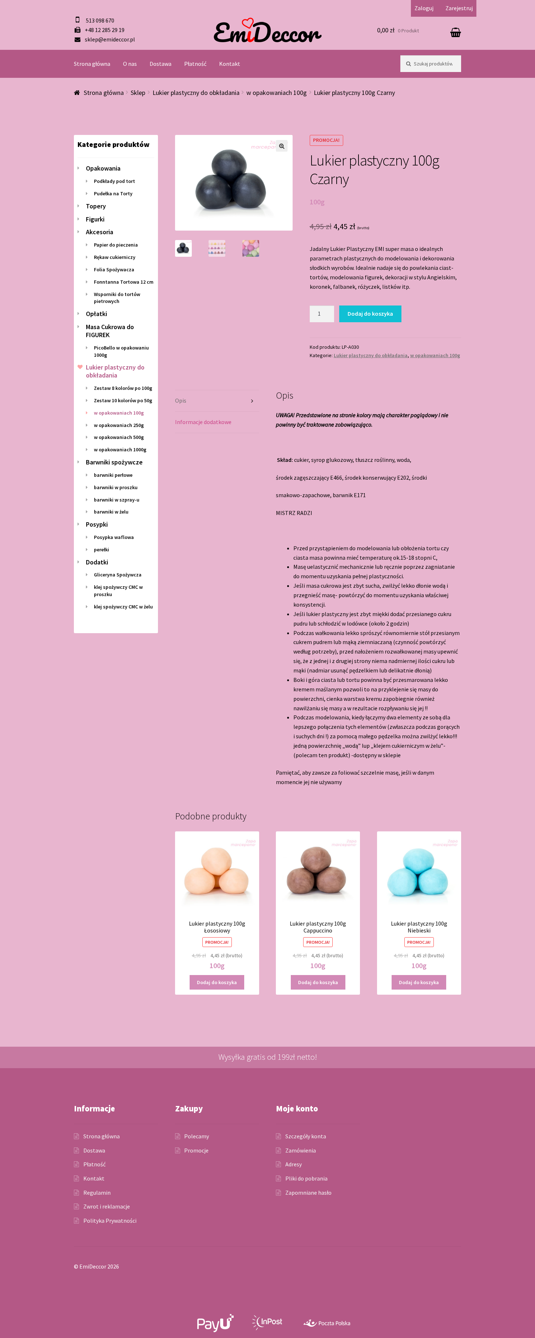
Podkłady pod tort (114, 181)
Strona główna (92, 63)
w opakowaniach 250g (119, 425)
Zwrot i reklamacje (106, 1206)
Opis (180, 400)
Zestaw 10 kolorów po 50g (123, 400)
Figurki (95, 219)
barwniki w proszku (116, 487)
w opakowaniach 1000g (120, 449)
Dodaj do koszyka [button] (217, 982)
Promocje (196, 1150)
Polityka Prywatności (109, 1220)
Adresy (293, 1164)
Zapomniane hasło (308, 1192)
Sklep (138, 92)
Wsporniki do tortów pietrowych (117, 298)
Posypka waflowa (114, 537)
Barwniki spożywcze (114, 462)
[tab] (217, 401)
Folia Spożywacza (114, 269)
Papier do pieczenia (116, 244)
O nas (130, 63)
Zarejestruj (459, 8)
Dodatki (97, 562)
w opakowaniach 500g (119, 437)
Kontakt (229, 63)
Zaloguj (424, 8)
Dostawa (160, 63)
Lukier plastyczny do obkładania (195, 92)
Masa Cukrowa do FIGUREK (110, 331)
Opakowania (103, 168)
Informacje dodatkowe (203, 422)
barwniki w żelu (111, 511)
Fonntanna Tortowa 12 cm (124, 282)
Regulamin (97, 1192)
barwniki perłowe (113, 475)
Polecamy (196, 1136)
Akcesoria (99, 232)
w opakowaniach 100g (276, 92)
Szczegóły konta (305, 1136)
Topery (96, 206)
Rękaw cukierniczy (114, 257)
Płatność (195, 63)
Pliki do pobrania (306, 1178)
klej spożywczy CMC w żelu (123, 606)
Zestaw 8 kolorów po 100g (123, 388)
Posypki (97, 524)
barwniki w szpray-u (116, 499)
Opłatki (96, 313)
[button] (282, 146)
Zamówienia (300, 1150)
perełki (101, 549)
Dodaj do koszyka (370, 313)
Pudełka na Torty (113, 193)
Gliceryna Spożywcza (118, 574)
